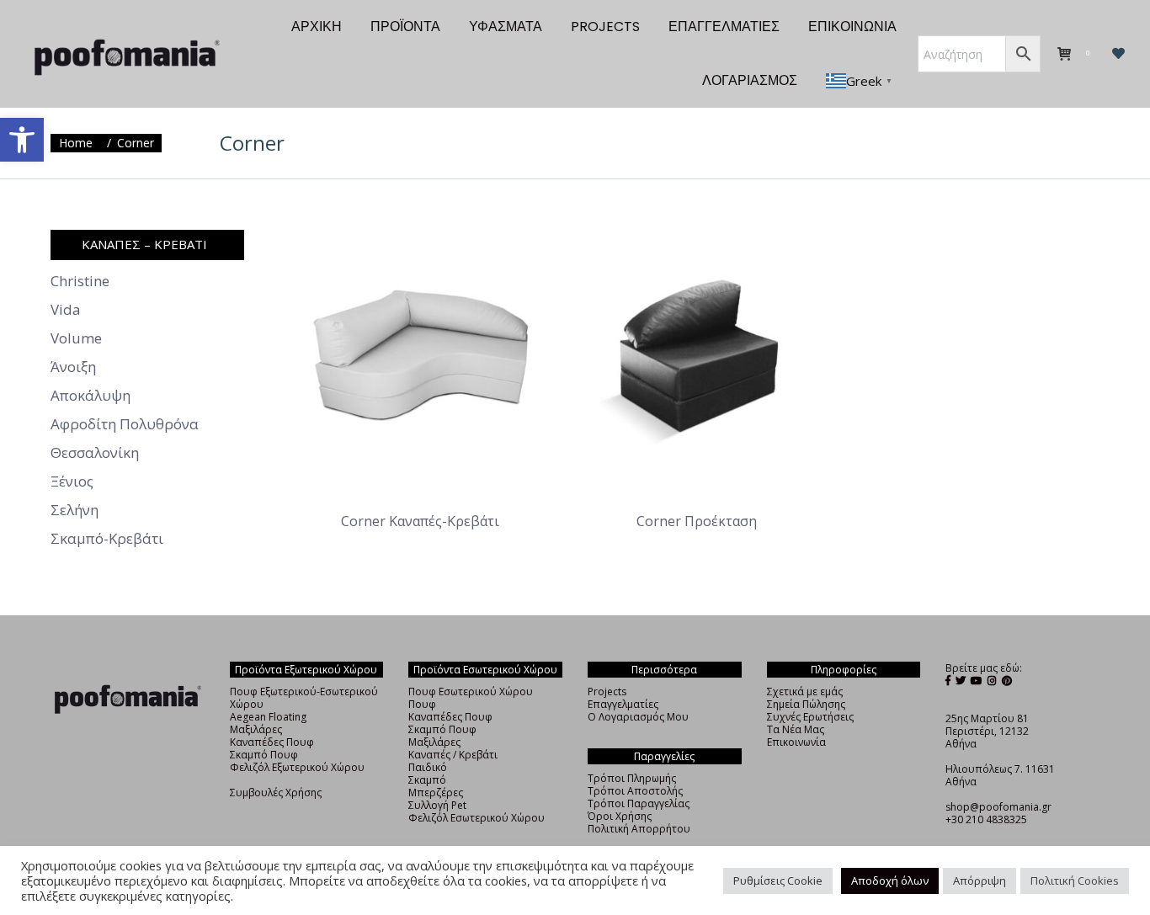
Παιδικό (427, 767)
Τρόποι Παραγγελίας (638, 803)
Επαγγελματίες (623, 704)
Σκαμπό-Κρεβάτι (107, 538)
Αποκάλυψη (90, 395)
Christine (80, 281)
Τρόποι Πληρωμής (632, 778)
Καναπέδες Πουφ (272, 742)
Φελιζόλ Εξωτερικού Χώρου (297, 767)
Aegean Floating (268, 717)
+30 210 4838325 (986, 819)
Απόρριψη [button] (979, 880)
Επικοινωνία (796, 742)
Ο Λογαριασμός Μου (638, 717)
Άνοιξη (73, 367)
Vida (66, 309)
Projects (607, 691)
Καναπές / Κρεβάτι (453, 754)
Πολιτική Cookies (1074, 880)
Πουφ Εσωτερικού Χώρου (470, 691)
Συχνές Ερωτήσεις (810, 717)
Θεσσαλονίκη (95, 452)
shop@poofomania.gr (998, 807)
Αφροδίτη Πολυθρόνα (125, 424)
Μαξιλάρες (256, 729)
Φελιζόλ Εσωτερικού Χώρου (476, 818)
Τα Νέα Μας (795, 729)
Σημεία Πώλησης (806, 704)
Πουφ (422, 704)
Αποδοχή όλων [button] (890, 880)
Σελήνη (74, 510)
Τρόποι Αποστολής (635, 791)
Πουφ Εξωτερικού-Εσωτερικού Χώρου (304, 697)
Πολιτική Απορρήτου (639, 829)
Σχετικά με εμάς (805, 691)
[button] (22, 140)
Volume (76, 338)
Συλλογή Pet (437, 805)
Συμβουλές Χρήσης (276, 792)
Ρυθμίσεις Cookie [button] (778, 880)
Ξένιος (72, 481)
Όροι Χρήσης (620, 816)
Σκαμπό (427, 780)
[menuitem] (316, 27)
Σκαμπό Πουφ (264, 754)
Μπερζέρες (435, 792)
